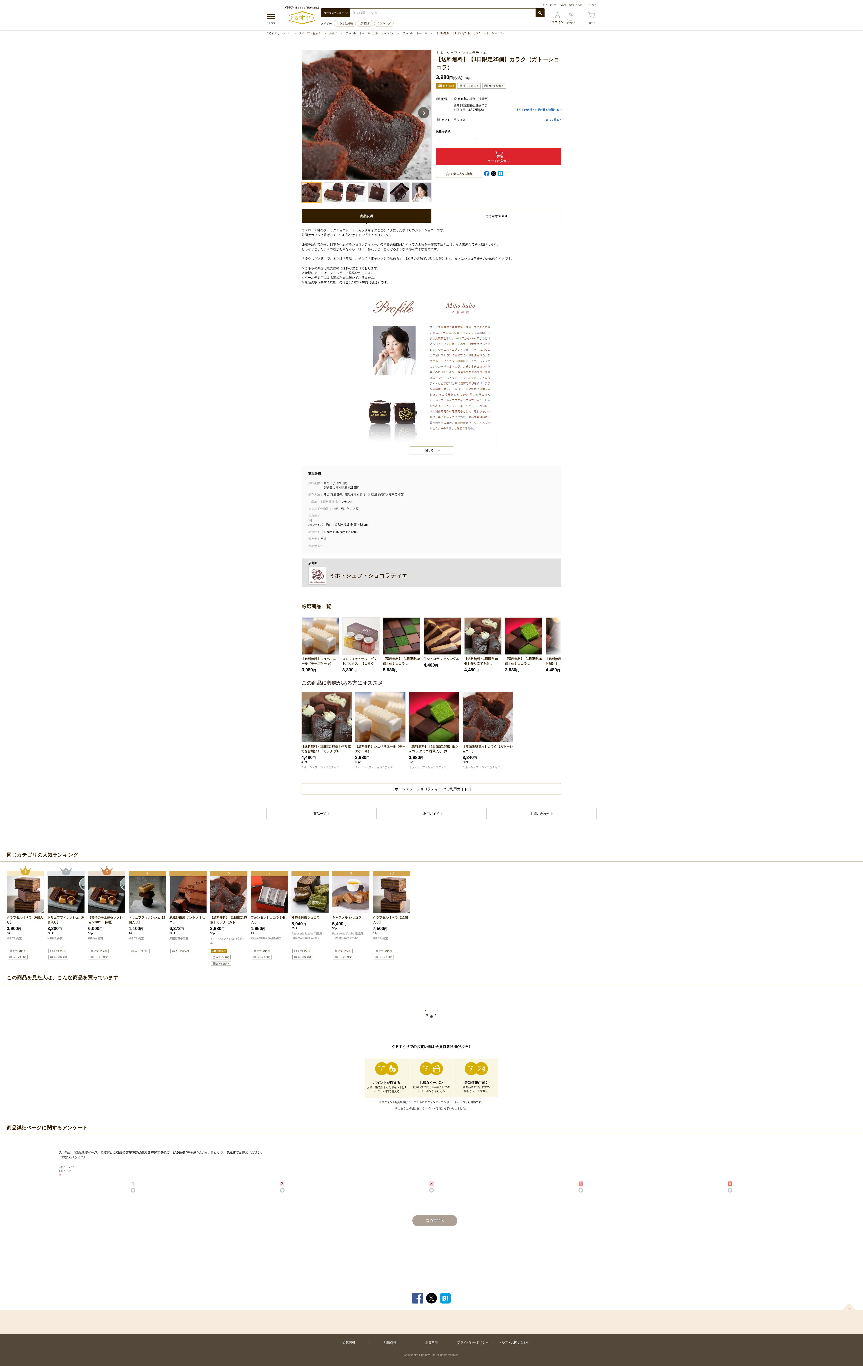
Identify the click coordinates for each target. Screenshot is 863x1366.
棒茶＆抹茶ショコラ (307, 917)
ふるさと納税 (345, 23)
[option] (320, 644)
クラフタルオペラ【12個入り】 (390, 920)
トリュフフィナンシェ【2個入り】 (147, 920)
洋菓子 (333, 33)
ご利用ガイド (430, 813)
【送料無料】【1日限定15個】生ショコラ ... (523, 661)
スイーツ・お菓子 (310, 33)
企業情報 (349, 1342)
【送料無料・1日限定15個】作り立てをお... (481, 661)
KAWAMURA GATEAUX (266, 938)
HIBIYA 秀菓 (14, 938)
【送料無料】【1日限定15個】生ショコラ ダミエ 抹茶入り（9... (433, 749)
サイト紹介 (591, 5)
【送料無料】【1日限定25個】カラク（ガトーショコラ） (470, 33)
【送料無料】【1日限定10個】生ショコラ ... (401, 661)
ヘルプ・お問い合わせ (571, 5)
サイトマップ (549, 5)
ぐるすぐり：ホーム (278, 33)
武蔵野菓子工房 (178, 938)
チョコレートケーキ (415, 33)
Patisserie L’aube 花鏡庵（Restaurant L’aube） (306, 936)
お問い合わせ (540, 813)
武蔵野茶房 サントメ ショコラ (187, 920)
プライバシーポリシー (473, 1342)
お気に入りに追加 (462, 173)
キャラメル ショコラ (348, 917)
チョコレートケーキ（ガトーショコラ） (370, 33)
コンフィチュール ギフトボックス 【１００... (359, 661)
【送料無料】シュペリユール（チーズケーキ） (319, 661)
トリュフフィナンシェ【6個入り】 (65, 920)
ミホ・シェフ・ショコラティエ (320, 767)
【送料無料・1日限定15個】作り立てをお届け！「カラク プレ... (326, 749)
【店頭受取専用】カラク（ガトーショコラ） (488, 749)
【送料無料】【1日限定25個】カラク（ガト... (228, 920)
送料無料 (365, 23)
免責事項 (431, 1342)
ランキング (384, 23)
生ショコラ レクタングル (441, 659)
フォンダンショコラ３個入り (268, 920)
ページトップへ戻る (849, 1306)
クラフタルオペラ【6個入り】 (25, 920)
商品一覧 (320, 813)
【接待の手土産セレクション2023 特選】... (105, 920)
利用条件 (390, 1342)
